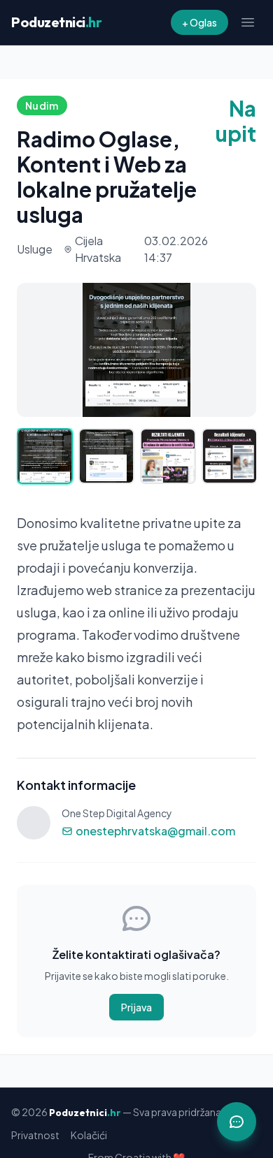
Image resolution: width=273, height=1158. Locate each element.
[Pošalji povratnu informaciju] (236, 1121)
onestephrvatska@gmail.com (155, 830)
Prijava (136, 1007)
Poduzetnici (56, 22)
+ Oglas (199, 22)
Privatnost (35, 1135)
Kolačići (89, 1135)
